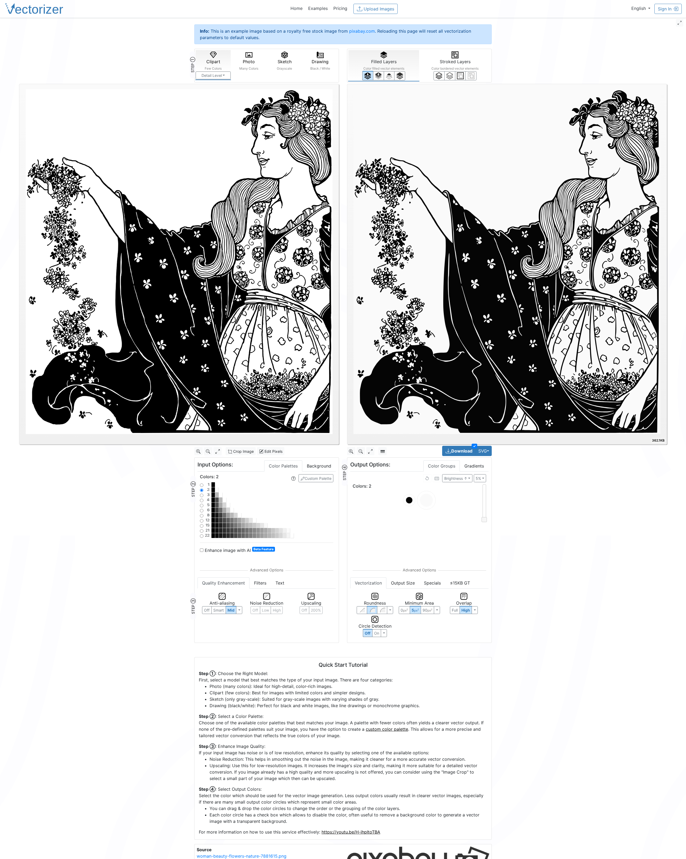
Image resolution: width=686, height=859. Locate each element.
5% (478, 478)
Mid (231, 610)
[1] (389, 75)
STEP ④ (344, 472)
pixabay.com (362, 31)
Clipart (213, 64)
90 (427, 610)
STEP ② (193, 489)
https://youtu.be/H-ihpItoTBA (351, 832)
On (376, 633)
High (277, 610)
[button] (640, 8)
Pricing (340, 8)
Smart (218, 610)
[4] (399, 75)
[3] (470, 75)
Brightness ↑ (455, 478)
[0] (367, 75)
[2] (460, 75)
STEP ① (192, 65)
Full (455, 610)
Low (265, 610)
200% (316, 610)
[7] (439, 75)
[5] (449, 75)
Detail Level (212, 75)
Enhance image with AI (238, 550)
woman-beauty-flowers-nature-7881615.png (241, 856)
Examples (318, 8)
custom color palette (387, 729)
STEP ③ (193, 606)
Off (367, 633)
